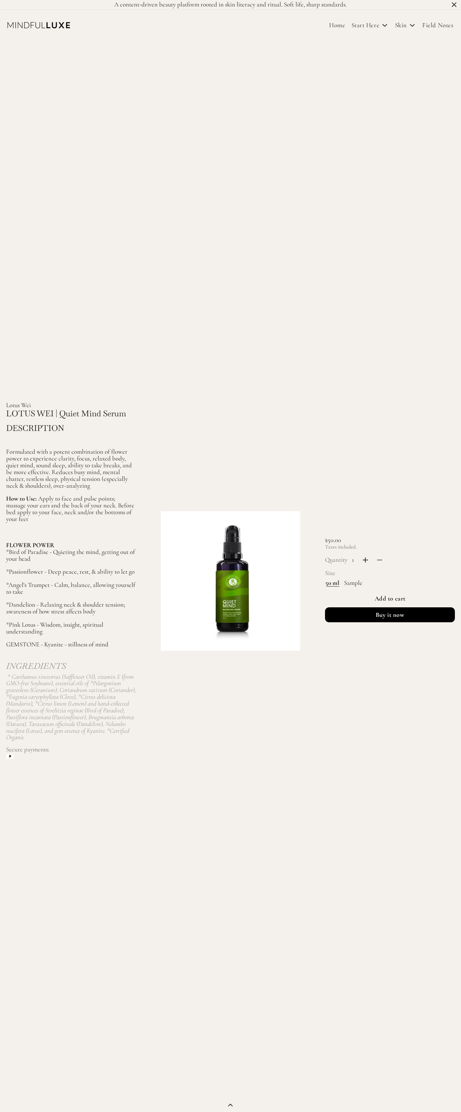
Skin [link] (401, 25)
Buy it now (390, 615)
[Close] (454, 5)
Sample (353, 583)
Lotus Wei (18, 405)
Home (337, 25)
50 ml (332, 583)
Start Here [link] (366, 25)
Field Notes (437, 25)
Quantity (336, 559)
